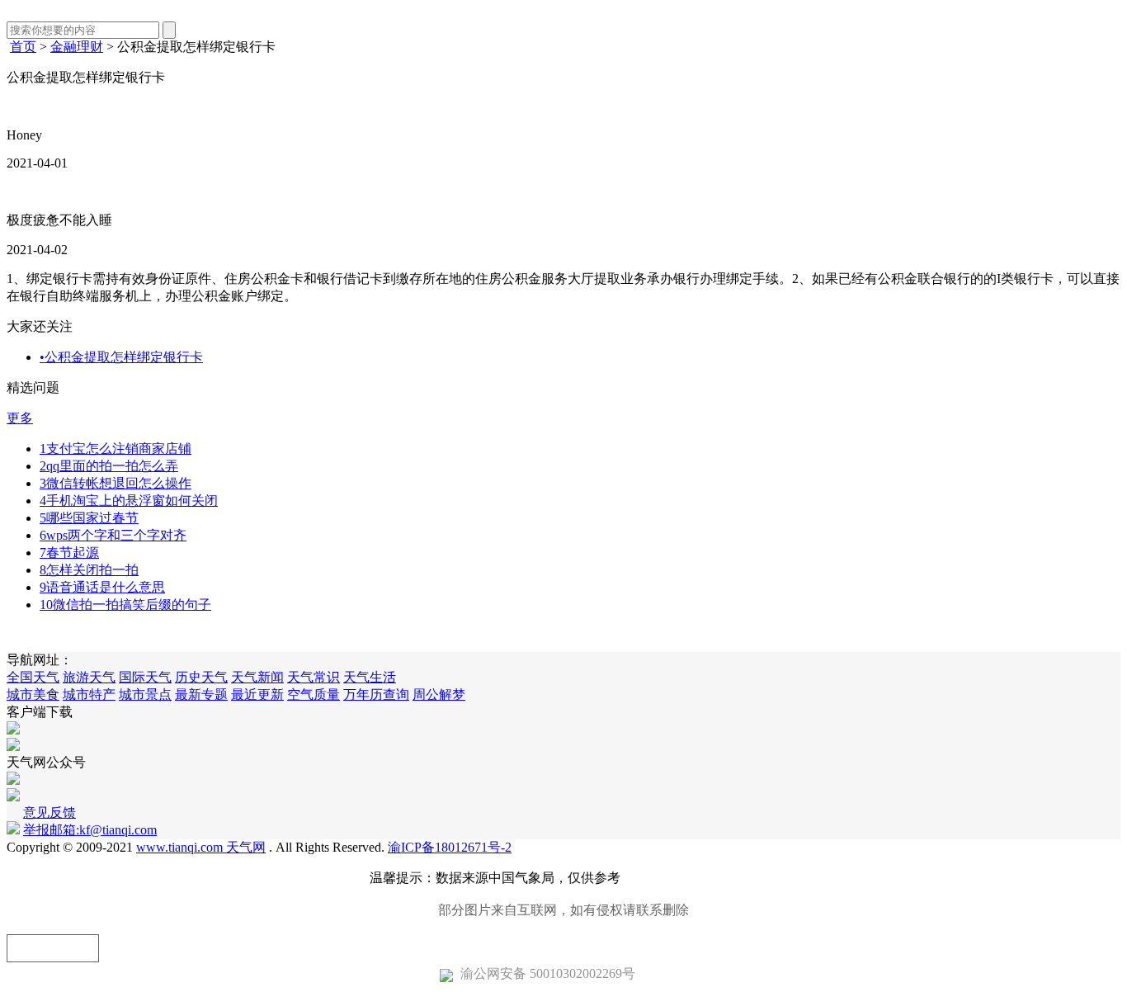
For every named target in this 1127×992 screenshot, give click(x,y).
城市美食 (33, 694)
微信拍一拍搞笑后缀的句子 (125, 605)
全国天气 (33, 677)
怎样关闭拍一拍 (89, 570)
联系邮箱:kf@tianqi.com (690, 878)
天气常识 (313, 677)
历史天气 (201, 677)
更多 (20, 418)
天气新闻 (257, 677)
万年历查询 (376, 694)
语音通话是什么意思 (102, 587)
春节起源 (69, 553)
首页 (23, 47)
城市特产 (89, 694)
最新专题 (201, 694)
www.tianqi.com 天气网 (201, 847)
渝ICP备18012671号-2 (450, 847)
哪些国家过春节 (89, 518)
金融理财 (76, 47)
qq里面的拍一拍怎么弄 (109, 466)
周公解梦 (439, 694)
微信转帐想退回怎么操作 (115, 483)
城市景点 (145, 694)
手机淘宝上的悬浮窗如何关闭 (129, 501)
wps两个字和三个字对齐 (113, 535)
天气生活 (369, 677)
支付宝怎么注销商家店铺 (115, 449)
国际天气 (145, 677)
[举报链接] (53, 948)
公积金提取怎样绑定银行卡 (121, 357)
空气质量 (313, 694)
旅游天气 (89, 677)
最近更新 (257, 694)
